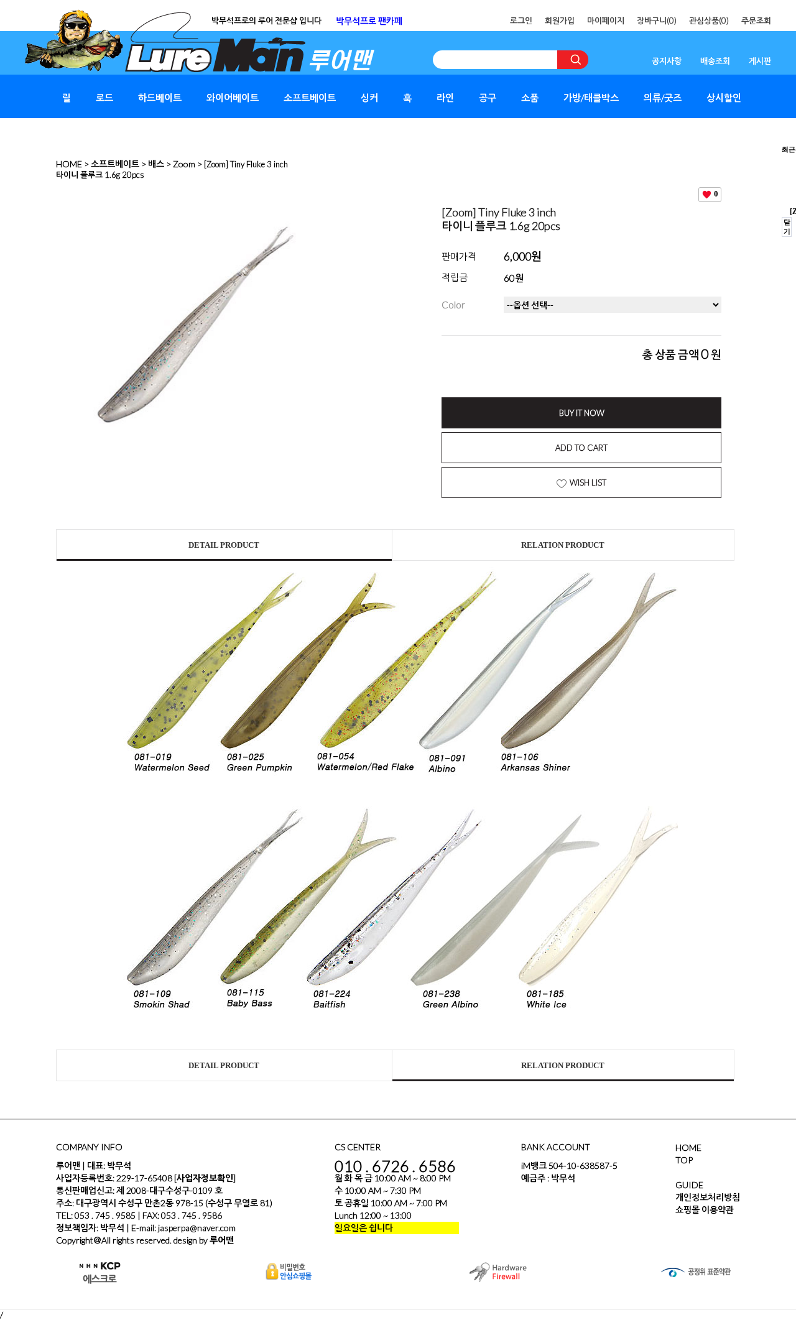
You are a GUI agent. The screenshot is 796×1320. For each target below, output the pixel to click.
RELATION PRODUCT (562, 545)
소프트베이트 (310, 97)
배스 (156, 164)
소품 (530, 97)
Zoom (184, 164)
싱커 (369, 97)
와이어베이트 (232, 97)
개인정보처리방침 (707, 1197)
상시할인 (723, 97)
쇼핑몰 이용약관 (704, 1209)
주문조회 (756, 20)
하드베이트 (160, 97)
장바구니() (657, 20)
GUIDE (689, 1184)
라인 (445, 97)
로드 (104, 97)
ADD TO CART (581, 448)
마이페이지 (605, 20)
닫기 (787, 226)
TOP (684, 1160)
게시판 (760, 61)
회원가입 (560, 20)
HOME (69, 164)
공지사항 (667, 61)
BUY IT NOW (581, 413)
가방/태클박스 (591, 97)
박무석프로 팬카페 (369, 21)
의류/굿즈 (663, 97)
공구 (487, 97)
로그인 (521, 20)
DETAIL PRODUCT (223, 545)
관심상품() (709, 20)
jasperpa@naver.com (197, 1227)
